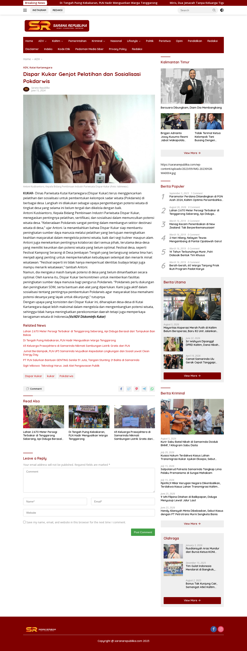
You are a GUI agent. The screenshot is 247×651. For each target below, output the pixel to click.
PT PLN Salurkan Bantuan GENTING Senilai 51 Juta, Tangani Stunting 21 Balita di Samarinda (81, 360)
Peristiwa (165, 41)
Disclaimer (32, 49)
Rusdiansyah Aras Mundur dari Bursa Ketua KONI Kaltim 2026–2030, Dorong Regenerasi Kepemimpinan (203, 550)
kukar (51, 376)
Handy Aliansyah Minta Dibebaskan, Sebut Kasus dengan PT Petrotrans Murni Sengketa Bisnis (192, 512)
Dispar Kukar (33, 376)
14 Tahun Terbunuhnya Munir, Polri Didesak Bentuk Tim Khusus (191, 253)
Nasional (116, 41)
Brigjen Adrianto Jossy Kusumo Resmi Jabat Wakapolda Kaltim (174, 136)
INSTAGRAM (39, 10)
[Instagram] (221, 629)
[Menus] (25, 10)
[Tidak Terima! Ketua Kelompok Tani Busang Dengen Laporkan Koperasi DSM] (209, 121)
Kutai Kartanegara (41, 67)
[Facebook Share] (121, 389)
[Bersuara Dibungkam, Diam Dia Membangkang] (192, 86)
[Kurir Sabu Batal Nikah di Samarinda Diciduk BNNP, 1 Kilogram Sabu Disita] (192, 416)
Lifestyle (132, 41)
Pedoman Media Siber (89, 49)
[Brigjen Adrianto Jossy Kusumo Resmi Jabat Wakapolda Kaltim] (175, 121)
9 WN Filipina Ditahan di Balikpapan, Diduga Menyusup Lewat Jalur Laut (189, 498)
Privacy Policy (118, 49)
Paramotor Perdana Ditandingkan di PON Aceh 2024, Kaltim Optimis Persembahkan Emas (196, 198)
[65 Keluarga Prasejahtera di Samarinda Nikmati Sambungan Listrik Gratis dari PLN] (134, 416)
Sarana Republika (40, 87)
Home (29, 41)
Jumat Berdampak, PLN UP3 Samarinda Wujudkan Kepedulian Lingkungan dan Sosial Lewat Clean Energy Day (86, 352)
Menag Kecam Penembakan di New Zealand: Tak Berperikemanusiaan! (192, 225)
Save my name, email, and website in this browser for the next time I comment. (76, 522)
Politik (150, 41)
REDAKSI (58, 10)
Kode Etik (64, 49)
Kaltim (56, 41)
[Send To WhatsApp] (152, 389)
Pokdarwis (66, 376)
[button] (214, 10)
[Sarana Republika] (57, 25)
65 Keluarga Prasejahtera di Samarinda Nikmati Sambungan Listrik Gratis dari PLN (76, 346)
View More (191, 153)
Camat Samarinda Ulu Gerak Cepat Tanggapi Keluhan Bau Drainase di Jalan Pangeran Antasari (202, 360)
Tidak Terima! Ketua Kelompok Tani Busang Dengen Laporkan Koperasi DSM (208, 136)
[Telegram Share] (144, 389)
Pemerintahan (77, 41)
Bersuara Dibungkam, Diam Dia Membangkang (191, 107)
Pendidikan (195, 41)
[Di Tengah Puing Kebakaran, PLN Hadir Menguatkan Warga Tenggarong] (89, 416)
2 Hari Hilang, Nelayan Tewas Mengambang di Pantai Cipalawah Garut (195, 239)
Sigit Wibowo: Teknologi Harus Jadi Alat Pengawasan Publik (61, 365)
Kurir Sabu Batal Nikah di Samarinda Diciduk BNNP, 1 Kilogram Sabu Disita (189, 443)
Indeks (48, 49)
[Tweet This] (129, 389)
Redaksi (212, 41)
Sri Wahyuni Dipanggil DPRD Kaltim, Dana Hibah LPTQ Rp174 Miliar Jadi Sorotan (202, 343)
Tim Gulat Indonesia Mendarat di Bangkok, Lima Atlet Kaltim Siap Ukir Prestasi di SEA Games (203, 567)
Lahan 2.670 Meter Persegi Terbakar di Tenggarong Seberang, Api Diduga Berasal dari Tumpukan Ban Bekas (89, 333)
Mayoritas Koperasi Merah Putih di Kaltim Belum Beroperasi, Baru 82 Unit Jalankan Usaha (190, 329)
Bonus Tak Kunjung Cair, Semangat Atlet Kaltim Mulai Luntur (201, 585)
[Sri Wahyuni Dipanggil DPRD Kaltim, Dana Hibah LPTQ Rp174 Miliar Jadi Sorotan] (173, 344)
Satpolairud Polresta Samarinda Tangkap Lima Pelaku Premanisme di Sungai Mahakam (191, 470)
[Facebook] (214, 629)
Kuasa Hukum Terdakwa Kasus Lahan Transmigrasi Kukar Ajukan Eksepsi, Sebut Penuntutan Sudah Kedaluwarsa (188, 457)
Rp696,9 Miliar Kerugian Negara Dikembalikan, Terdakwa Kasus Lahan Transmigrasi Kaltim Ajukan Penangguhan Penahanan (190, 484)
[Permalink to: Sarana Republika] (26, 89)
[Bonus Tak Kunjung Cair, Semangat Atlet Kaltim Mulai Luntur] (173, 586)
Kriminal (97, 41)
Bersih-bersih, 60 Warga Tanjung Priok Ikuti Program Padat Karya (194, 267)
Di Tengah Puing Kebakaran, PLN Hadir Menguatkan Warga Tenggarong (85, 3)
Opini (179, 41)
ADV (41, 41)
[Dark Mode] (222, 10)
